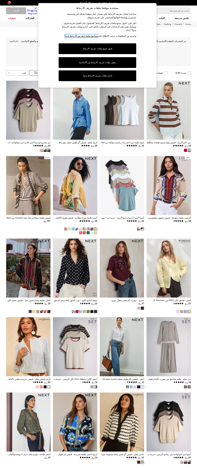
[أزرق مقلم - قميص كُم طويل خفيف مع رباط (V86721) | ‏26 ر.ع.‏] (75, 110)
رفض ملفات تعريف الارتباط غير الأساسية (97, 62)
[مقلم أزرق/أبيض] (131, 386)
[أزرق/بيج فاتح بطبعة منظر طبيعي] (91, 229)
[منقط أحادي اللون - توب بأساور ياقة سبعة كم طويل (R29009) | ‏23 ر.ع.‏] (75, 268)
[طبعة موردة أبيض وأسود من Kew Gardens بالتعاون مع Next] (37, 311)
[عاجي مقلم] (142, 462)
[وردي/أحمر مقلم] (80, 232)
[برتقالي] (84, 232)
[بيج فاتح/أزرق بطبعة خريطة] (33, 311)
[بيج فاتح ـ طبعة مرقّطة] (84, 311)
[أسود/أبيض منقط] (91, 311)
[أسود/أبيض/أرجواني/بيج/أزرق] (142, 229)
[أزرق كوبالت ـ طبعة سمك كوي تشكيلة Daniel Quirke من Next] (30, 311)
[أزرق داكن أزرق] (45, 386)
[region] (97, 45)
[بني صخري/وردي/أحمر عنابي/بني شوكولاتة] (48, 150)
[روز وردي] (41, 386)
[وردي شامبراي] (177, 311)
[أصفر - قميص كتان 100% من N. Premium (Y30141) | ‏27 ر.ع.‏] (169, 268)
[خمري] (142, 308)
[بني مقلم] (189, 386)
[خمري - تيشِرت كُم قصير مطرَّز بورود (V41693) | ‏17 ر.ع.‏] (122, 268)
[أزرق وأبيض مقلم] (48, 386)
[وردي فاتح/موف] (41, 150)
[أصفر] (69, 229)
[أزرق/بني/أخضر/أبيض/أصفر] (138, 229)
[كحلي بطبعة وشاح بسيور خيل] (48, 311)
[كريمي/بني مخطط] (88, 229)
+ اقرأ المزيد (13, 40)
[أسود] (138, 386)
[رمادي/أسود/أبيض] (91, 386)
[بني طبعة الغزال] (41, 311)
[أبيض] (91, 232)
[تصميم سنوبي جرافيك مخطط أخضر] (95, 232)
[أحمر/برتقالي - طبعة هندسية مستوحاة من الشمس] (45, 311)
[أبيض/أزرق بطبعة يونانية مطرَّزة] (76, 229)
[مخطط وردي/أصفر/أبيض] (65, 229)
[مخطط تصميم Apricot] (181, 311)
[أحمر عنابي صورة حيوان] (138, 462)
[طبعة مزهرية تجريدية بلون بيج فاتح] (80, 229)
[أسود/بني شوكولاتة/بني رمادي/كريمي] (45, 150)
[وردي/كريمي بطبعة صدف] (84, 229)
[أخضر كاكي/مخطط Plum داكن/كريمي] (95, 386)
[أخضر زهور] (88, 311)
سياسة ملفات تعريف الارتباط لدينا (81, 36)
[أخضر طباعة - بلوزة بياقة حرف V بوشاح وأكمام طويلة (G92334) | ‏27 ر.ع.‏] (28, 422)
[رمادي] (138, 308)
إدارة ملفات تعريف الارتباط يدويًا (97, 75)
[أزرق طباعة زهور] (80, 311)
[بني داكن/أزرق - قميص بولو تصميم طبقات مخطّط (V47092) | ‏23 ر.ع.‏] (169, 110)
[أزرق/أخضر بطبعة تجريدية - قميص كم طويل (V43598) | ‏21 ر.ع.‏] (75, 422)
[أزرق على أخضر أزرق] (88, 232)
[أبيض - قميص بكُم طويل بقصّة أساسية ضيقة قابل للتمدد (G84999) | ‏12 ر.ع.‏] (122, 346)
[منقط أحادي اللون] (95, 311)
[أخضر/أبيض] (127, 386)
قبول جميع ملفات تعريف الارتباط (97, 48)
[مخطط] (185, 386)
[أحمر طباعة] (76, 311)
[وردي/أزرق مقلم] (134, 386)
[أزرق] (185, 311)
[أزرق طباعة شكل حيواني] (73, 311)
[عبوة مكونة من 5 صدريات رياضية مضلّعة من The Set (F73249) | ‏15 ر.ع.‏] (122, 110)
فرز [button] (24, 72)
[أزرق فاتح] (73, 229)
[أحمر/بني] (185, 150)
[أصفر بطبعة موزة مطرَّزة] (95, 229)
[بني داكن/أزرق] (189, 150)
